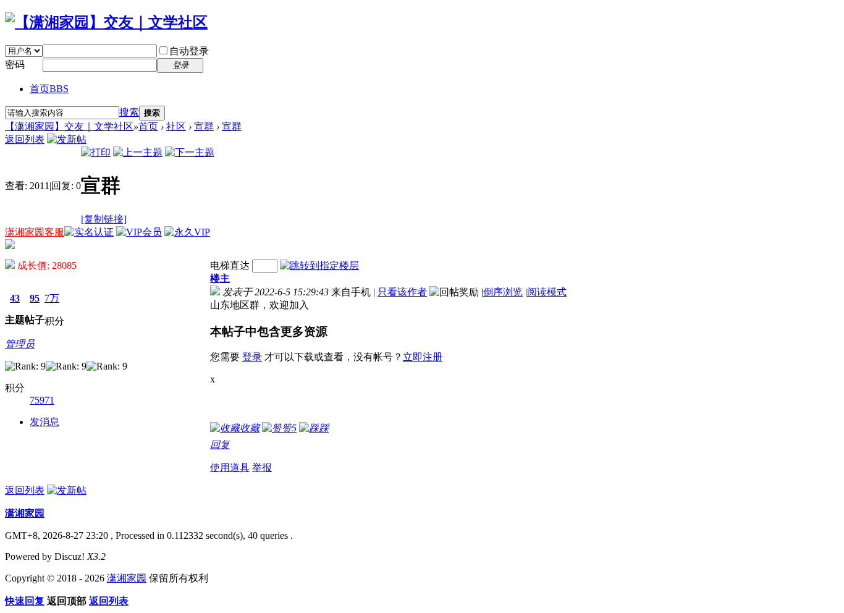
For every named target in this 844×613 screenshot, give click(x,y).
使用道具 (230, 467)
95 (35, 298)
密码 (15, 64)
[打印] (96, 152)
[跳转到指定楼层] (319, 265)
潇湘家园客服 (34, 232)
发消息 (44, 421)
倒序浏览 (503, 292)
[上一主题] (137, 152)
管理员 (20, 344)
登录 (252, 357)
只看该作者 (402, 292)
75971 (42, 400)
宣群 (204, 126)
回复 (220, 444)
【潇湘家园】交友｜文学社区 (69, 126)
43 (15, 298)
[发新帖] (67, 139)
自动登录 (189, 51)
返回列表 (24, 139)
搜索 (129, 112)
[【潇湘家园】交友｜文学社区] (106, 22)
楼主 (220, 278)
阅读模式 (547, 292)
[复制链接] (104, 219)
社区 (176, 126)
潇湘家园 (24, 513)
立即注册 (422, 357)
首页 (49, 88)
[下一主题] (189, 152)
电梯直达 (230, 265)
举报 (262, 467)
